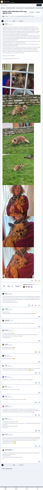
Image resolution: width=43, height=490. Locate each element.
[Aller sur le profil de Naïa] (32, 287)
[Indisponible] (18, 64)
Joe (5, 355)
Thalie (6, 365)
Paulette (6, 344)
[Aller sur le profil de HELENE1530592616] (3, 450)
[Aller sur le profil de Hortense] (3, 309)
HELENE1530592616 (8, 449)
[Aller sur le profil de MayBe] (3, 419)
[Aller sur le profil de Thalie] (3, 366)
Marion (6, 293)
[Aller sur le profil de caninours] (3, 406)
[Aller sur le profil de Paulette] (3, 345)
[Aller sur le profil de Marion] (3, 294)
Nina (6, 386)
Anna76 (6, 434)
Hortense (6, 308)
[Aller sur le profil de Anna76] (29, 287)
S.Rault (7, 16)
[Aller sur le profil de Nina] (3, 387)
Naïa (6, 376)
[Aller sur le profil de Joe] (3, 356)
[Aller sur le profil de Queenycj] (26, 287)
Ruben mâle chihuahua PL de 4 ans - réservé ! (26, 16)
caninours (6, 405)
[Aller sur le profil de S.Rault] (3, 16)
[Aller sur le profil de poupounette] (3, 321)
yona (6, 396)
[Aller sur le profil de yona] (3, 396)
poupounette (7, 320)
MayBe (6, 418)
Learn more (2, 1)
